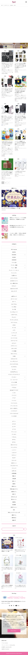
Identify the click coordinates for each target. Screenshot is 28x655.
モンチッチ (14, 460)
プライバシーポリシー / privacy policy (8, 645)
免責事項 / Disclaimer (5, 649)
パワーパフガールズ (14, 413)
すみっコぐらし (14, 353)
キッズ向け (14, 306)
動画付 (14, 483)
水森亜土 (14, 502)
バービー (14, 397)
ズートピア (14, 335)
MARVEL (14, 252)
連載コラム (14, 188)
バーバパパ (14, 395)
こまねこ (14, 325)
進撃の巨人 (14, 517)
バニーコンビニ (14, 403)
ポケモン (14, 439)
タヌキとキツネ (14, 358)
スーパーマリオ (14, 338)
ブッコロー (14, 434)
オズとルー (14, 286)
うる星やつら (14, 275)
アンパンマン (14, 273)
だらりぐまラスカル (14, 364)
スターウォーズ (14, 340)
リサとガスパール (14, 465)
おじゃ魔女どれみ (14, 283)
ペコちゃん (14, 437)
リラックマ (14, 468)
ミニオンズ (14, 452)
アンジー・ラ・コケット (14, 270)
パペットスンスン (14, 405)
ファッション (14, 431)
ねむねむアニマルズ (14, 390)
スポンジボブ (14, 348)
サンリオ (14, 327)
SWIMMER (14, 259)
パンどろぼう (14, 416)
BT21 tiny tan (14, 249)
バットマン (14, 400)
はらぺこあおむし (14, 408)
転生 (14, 509)
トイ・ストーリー (14, 379)
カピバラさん (14, 304)
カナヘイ (14, 301)
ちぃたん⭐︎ (14, 369)
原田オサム (14, 486)
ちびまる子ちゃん (14, 371)
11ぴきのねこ (14, 246)
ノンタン (14, 392)
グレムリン (14, 317)
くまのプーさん (14, 314)
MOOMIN (14, 254)
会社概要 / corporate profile (6, 647)
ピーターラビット (14, 418)
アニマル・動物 (14, 265)
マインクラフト (14, 447)
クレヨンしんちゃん (14, 319)
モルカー (14, 457)
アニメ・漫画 (14, 267)
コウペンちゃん (14, 322)
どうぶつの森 (14, 382)
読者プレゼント (14, 507)
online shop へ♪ (14, 630)
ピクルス (14, 424)
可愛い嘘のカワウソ (14, 489)
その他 (14, 356)
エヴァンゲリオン (14, 278)
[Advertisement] (14, 22)
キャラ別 (14, 309)
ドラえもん (14, 387)
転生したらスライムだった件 (14, 512)
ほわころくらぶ (14, 444)
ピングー (14, 426)
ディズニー (14, 377)
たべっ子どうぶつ (14, 361)
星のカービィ (14, 499)
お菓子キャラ (14, 296)
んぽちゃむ (14, 470)
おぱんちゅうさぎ (14, 288)
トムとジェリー (14, 384)
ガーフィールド (14, 299)
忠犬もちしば (14, 496)
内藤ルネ (14, 476)
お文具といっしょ (14, 293)
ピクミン (14, 421)
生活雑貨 (14, 504)
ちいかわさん (14, 366)
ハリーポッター (14, 410)
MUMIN (14, 257)
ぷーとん (14, 429)
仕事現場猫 (14, 473)
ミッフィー (14, 450)
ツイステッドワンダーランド (14, 374)
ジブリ (14, 330)
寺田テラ (14, 494)
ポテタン (14, 442)
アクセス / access (5, 643)
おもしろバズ (14, 291)
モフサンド (14, 455)
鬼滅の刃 (14, 520)
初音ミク (14, 481)
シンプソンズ (14, 332)
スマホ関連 (14, 351)
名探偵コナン (14, 491)
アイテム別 (14, 262)
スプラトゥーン (14, 345)
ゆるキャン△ (14, 463)
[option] (14, 200)
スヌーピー (14, 343)
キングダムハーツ (14, 312)
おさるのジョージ (14, 280)
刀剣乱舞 (14, 478)
